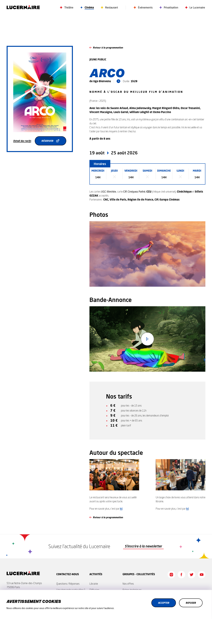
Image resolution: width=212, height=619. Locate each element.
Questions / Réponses (68, 583)
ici (121, 508)
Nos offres (128, 583)
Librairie (93, 583)
